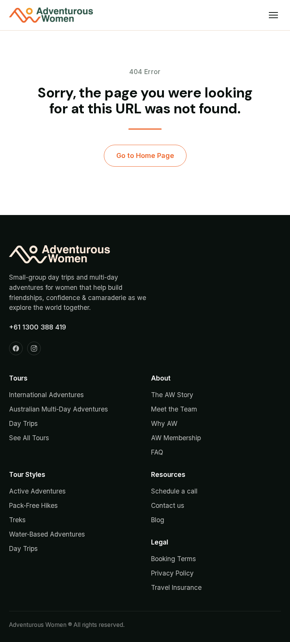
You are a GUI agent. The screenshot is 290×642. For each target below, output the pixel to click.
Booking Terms (173, 559)
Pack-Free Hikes (33, 505)
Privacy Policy (172, 573)
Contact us (167, 505)
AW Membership (176, 438)
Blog (157, 520)
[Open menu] (273, 15)
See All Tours (29, 438)
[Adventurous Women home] (51, 15)
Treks (17, 520)
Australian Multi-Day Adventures (58, 409)
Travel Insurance (176, 587)
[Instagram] (34, 348)
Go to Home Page (145, 155)
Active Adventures (37, 491)
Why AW (164, 423)
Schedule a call (174, 491)
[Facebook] (16, 348)
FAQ (157, 452)
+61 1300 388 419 (37, 327)
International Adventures (46, 395)
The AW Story (172, 395)
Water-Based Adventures (47, 534)
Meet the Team (174, 409)
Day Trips (23, 423)
